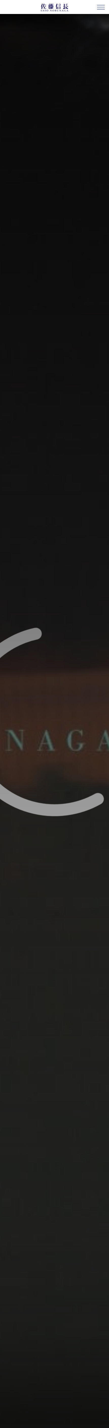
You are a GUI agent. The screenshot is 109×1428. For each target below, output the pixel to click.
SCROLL (103, 1423)
